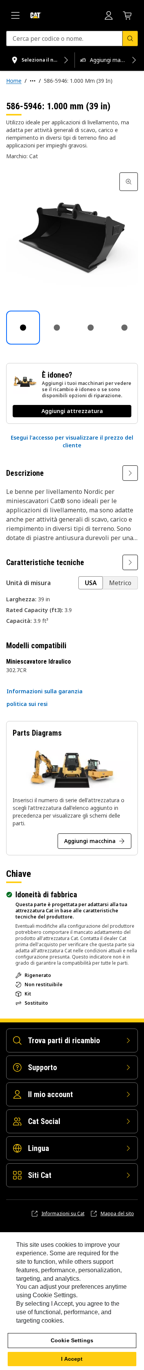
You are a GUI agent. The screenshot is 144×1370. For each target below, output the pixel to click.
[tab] (23, 327)
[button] (72, 441)
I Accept (72, 1359)
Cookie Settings (72, 1340)
